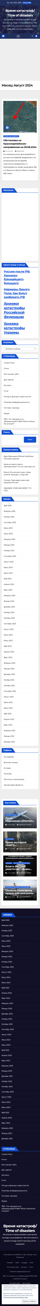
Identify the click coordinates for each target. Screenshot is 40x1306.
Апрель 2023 (9, 652)
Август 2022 (9, 697)
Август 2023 (9, 629)
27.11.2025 (11, 873)
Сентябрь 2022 (10, 691)
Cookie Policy (9, 363)
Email (31, 1262)
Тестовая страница (11, 408)
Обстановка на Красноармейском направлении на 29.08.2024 (19, 144)
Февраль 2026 (9, 511)
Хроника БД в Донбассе (11, 136)
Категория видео (14, 1283)
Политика (8, 774)
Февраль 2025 (9, 539)
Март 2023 (8, 657)
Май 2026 (8, 506)
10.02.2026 (11, 849)
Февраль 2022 (9, 730)
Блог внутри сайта (11, 374)
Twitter (17, 1262)
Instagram (24, 1262)
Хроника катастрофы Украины (14, 328)
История (7, 768)
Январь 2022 (9, 736)
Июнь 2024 (8, 573)
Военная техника (11, 762)
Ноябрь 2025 (9, 517)
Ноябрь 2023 (9, 612)
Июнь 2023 (8, 640)
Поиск (6, 432)
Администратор (25, 824)
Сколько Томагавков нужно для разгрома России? (19, 893)
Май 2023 (8, 646)
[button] (32, 36)
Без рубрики (9, 757)
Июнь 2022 (8, 708)
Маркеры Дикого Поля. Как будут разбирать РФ (17, 293)
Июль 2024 (8, 567)
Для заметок (9, 380)
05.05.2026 (11, 824)
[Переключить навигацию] (18, 36)
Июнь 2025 (8, 534)
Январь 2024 (9, 601)
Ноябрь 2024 (9, 550)
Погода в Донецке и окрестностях (17, 397)
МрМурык (20, 151)
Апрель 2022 (9, 719)
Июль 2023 (8, 635)
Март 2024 (8, 590)
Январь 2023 (9, 669)
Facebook (10, 1262)
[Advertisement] (20, 60)
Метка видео (26, 1283)
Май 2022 (8, 714)
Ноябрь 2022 (9, 680)
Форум (6, 413)
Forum (6, 368)
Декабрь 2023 (9, 607)
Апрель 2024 (9, 584)
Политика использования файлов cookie (15, 1297)
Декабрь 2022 (9, 674)
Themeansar (20, 1257)
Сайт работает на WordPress (13, 1254)
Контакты (7, 385)
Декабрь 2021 (9, 742)
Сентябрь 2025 (10, 522)
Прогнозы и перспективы (14, 779)
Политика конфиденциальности (16, 402)
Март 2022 (8, 725)
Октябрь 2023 (9, 618)
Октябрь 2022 (9, 685)
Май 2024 (8, 579)
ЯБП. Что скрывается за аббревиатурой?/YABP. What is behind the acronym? (19, 421)
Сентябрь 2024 (10, 556)
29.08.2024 (9, 151)
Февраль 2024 (9, 595)
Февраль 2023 (9, 663)
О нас (6, 391)
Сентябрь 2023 (10, 624)
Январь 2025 (9, 545)
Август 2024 (9, 562)
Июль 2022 (8, 702)
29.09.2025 (11, 897)
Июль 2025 (8, 528)
